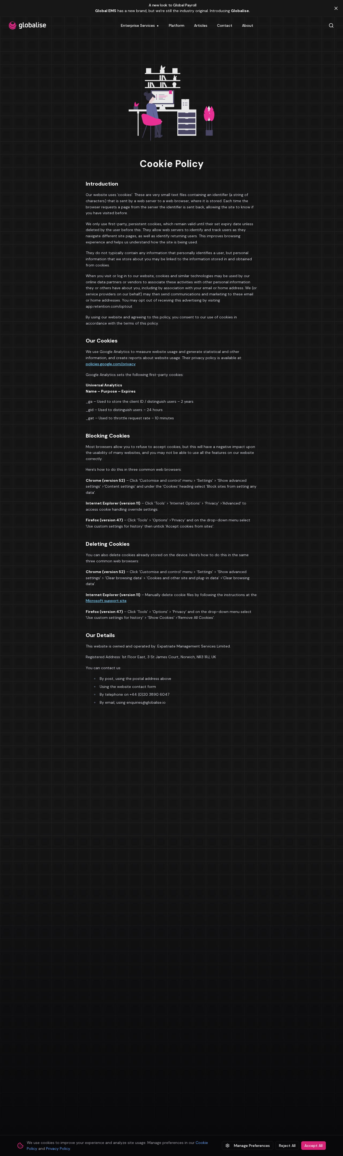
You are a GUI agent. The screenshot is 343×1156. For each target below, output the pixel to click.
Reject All (287, 1145)
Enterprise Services (140, 26)
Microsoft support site (106, 600)
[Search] (331, 25)
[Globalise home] (27, 25)
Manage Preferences (252, 1145)
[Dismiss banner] (336, 8)
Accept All (313, 1145)
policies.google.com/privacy (111, 364)
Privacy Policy (58, 1148)
